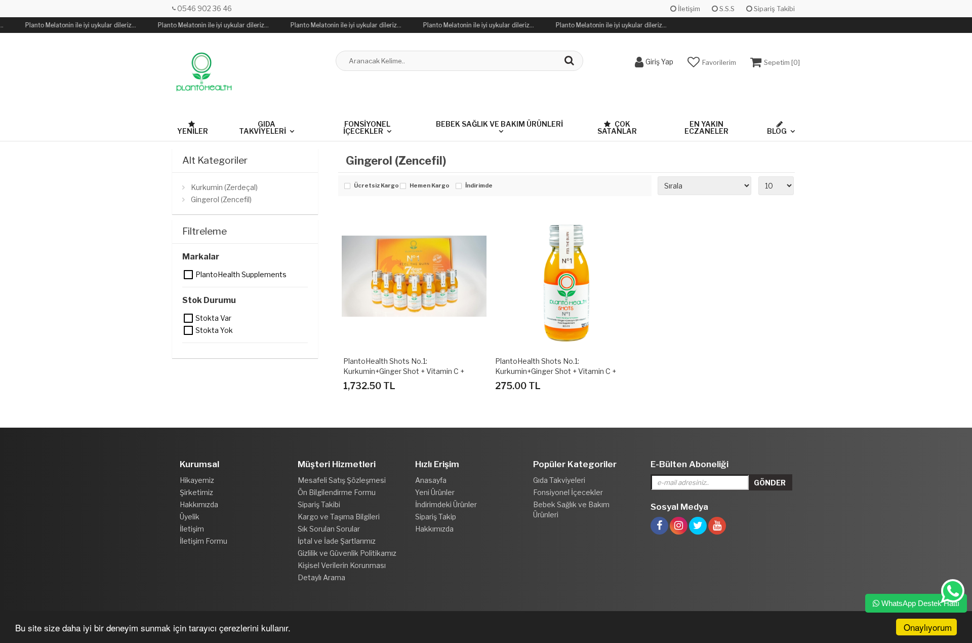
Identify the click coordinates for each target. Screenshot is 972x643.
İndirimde (479, 186)
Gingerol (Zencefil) (221, 199)
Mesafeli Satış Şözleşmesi (342, 480)
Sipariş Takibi (773, 9)
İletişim (688, 9)
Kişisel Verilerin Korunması (342, 565)
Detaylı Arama (321, 577)
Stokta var (188, 318)
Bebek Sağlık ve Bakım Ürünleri (499, 124)
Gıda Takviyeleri (262, 127)
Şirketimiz (196, 492)
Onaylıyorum (928, 627)
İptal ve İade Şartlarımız (337, 541)
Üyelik (189, 516)
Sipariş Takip (435, 516)
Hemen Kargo (430, 186)
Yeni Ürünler (435, 492)
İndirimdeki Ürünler (446, 504)
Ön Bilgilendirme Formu (337, 492)
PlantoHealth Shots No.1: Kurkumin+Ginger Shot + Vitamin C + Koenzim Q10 (555, 371)
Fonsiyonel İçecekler (366, 127)
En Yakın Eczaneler (706, 127)
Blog (777, 131)
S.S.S (726, 9)
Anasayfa (431, 480)
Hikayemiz (197, 480)
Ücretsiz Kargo (374, 186)
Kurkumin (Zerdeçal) (224, 187)
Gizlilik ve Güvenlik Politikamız (347, 553)
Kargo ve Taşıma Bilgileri (339, 516)
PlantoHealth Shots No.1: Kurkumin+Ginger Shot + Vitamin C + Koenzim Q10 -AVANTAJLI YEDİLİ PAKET (411, 371)
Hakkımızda (199, 504)
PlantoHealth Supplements (188, 275)
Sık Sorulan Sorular (329, 528)
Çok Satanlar (617, 127)
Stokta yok (188, 330)
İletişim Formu (203, 541)
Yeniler (192, 131)
